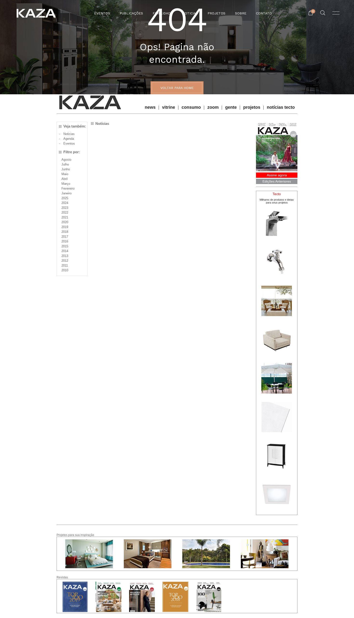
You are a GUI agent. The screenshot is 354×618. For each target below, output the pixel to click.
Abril (64, 179)
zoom (213, 107)
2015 (64, 246)
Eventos (69, 143)
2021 (64, 217)
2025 (64, 198)
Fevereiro (67, 188)
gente (231, 107)
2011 (64, 265)
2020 (64, 222)
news (150, 107)
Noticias (69, 134)
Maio (64, 174)
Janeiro (66, 193)
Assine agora (277, 175)
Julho (65, 164)
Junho (65, 169)
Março (65, 183)
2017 (64, 236)
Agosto (66, 159)
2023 (64, 208)
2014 (64, 251)
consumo (191, 107)
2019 (64, 227)
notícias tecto (281, 107)
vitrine (168, 107)
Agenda (68, 138)
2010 (64, 270)
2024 (64, 203)
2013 (64, 256)
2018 (64, 232)
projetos (251, 107)
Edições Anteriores (276, 181)
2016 (64, 241)
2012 (64, 260)
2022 (64, 212)
